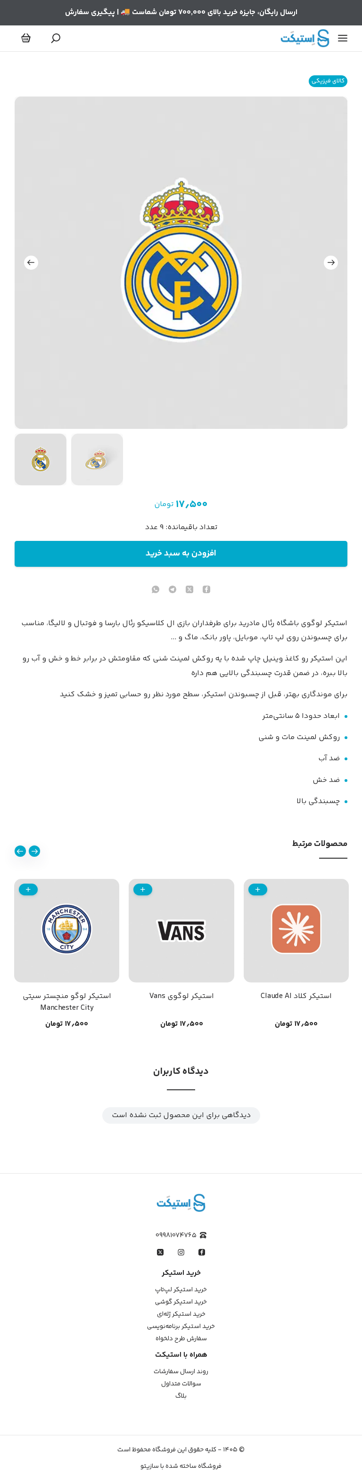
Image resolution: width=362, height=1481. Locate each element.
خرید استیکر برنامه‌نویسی (181, 1326)
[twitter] (189, 591)
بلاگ (181, 1396)
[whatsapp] (155, 591)
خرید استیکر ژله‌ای (181, 1314)
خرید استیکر (181, 1273)
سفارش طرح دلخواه (181, 1339)
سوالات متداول (181, 1384)
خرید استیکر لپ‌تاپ (181, 1290)
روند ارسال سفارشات (181, 1372)
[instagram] (181, 1252)
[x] (160, 1252)
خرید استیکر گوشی (181, 1302)
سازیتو (149, 1466)
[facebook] (206, 591)
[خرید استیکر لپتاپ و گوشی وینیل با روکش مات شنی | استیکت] (305, 38)
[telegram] (172, 591)
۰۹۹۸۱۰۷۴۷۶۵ (176, 1235)
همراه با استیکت (181, 1355)
